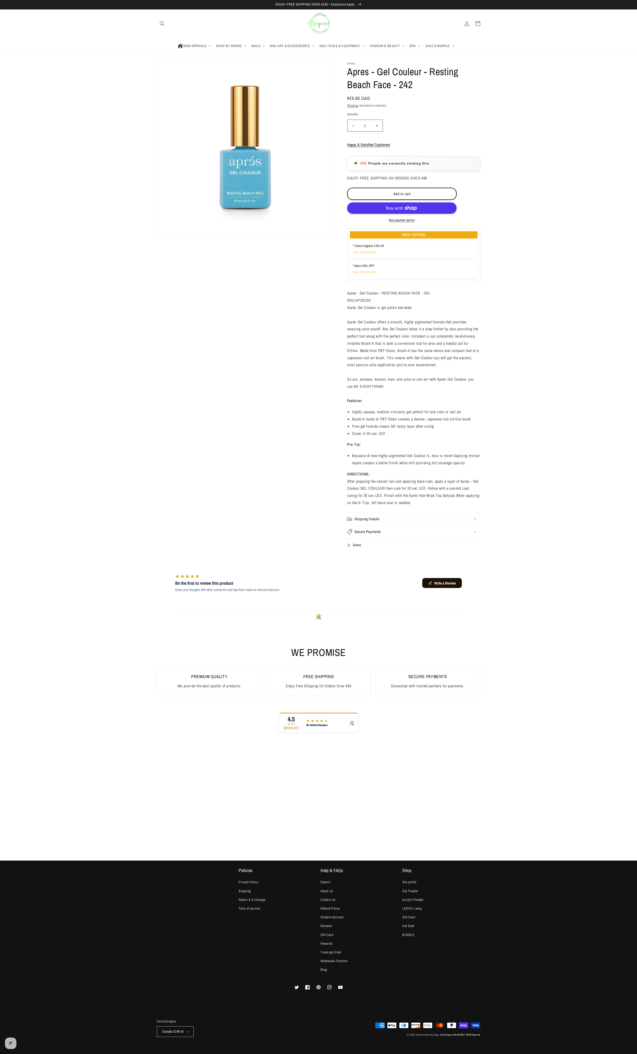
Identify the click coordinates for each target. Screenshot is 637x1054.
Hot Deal (408, 926)
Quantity (352, 114)
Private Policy (248, 882)
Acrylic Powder (413, 899)
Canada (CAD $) (173, 1031)
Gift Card (326, 935)
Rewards (326, 943)
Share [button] (357, 545)
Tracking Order (330, 952)
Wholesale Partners (334, 961)
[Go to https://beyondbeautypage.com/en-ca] (318, 23)
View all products (364, 252)
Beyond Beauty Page (428, 1034)
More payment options (402, 220)
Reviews (326, 926)
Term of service (249, 908)
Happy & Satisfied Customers (368, 144)
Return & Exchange (252, 899)
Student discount (332, 917)
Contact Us (328, 899)
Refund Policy (330, 908)
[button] (162, 23)
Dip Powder (410, 891)
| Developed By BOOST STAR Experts (460, 1034)
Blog (323, 969)
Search (325, 882)
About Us (326, 891)
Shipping (352, 106)
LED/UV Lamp (412, 908)
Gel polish (409, 882)
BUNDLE (408, 935)
